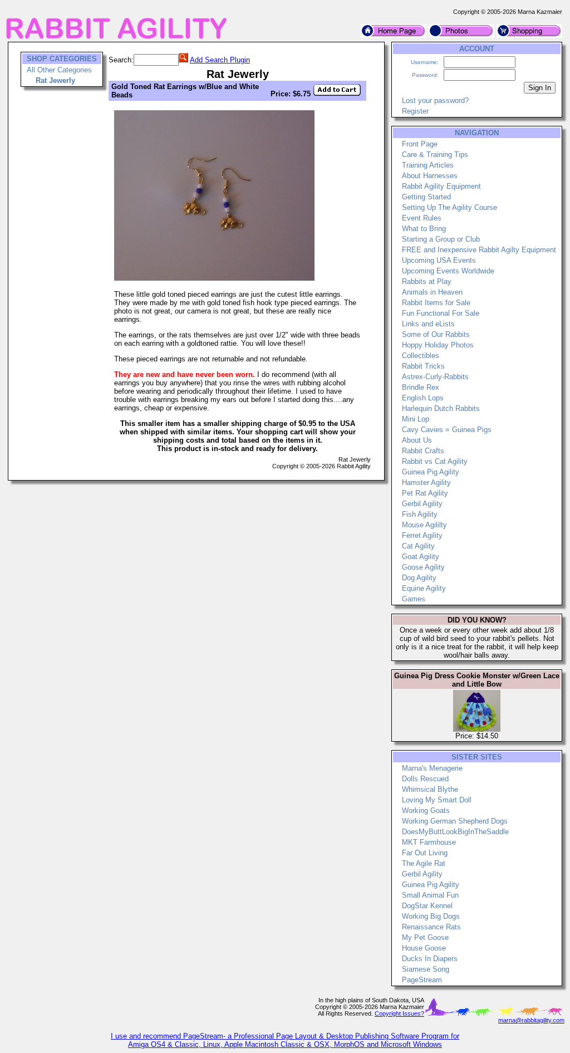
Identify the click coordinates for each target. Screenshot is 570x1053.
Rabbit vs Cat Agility (435, 461)
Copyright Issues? (399, 1013)
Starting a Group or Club (441, 239)
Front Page (420, 144)
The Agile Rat (423, 863)
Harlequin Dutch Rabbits (441, 408)
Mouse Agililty (424, 525)
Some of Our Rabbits (436, 334)
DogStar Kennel (427, 906)
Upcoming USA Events (439, 260)
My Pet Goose (425, 937)
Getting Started (426, 197)
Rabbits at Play (426, 281)
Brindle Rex (420, 387)
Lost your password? (435, 100)
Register (415, 111)
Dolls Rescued (425, 779)
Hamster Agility (426, 482)
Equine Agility (424, 588)
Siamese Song (425, 969)
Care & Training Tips (435, 154)
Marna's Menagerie (432, 768)
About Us (417, 440)
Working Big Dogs (431, 916)
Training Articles (428, 165)
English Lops (423, 398)
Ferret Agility (422, 535)
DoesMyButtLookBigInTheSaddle (455, 831)
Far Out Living (425, 853)
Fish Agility (420, 514)
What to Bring (424, 228)
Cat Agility (418, 546)
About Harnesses (430, 176)
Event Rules (421, 218)
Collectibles (420, 355)
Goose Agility (423, 567)
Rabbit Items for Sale (436, 302)
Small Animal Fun (430, 895)
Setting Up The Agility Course (449, 207)
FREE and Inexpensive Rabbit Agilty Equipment (479, 250)
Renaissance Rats (431, 927)
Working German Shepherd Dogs (455, 821)
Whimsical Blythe (430, 789)
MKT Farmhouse (429, 842)
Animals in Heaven (432, 292)
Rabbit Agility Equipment (441, 186)
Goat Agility (420, 556)
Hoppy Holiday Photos (438, 345)
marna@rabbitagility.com (531, 1020)
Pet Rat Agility (425, 493)
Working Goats (426, 810)
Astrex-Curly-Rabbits (435, 377)
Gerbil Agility (422, 503)
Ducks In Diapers (430, 958)
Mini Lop (415, 419)
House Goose (424, 948)
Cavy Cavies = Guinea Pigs (447, 429)
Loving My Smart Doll (436, 800)
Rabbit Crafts (423, 451)
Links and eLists (428, 324)
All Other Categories (59, 70)
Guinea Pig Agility (430, 472)
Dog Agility (419, 578)
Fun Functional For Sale (440, 313)
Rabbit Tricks (423, 366)
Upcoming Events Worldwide (448, 271)
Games (413, 599)
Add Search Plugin (220, 60)
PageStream (422, 980)
